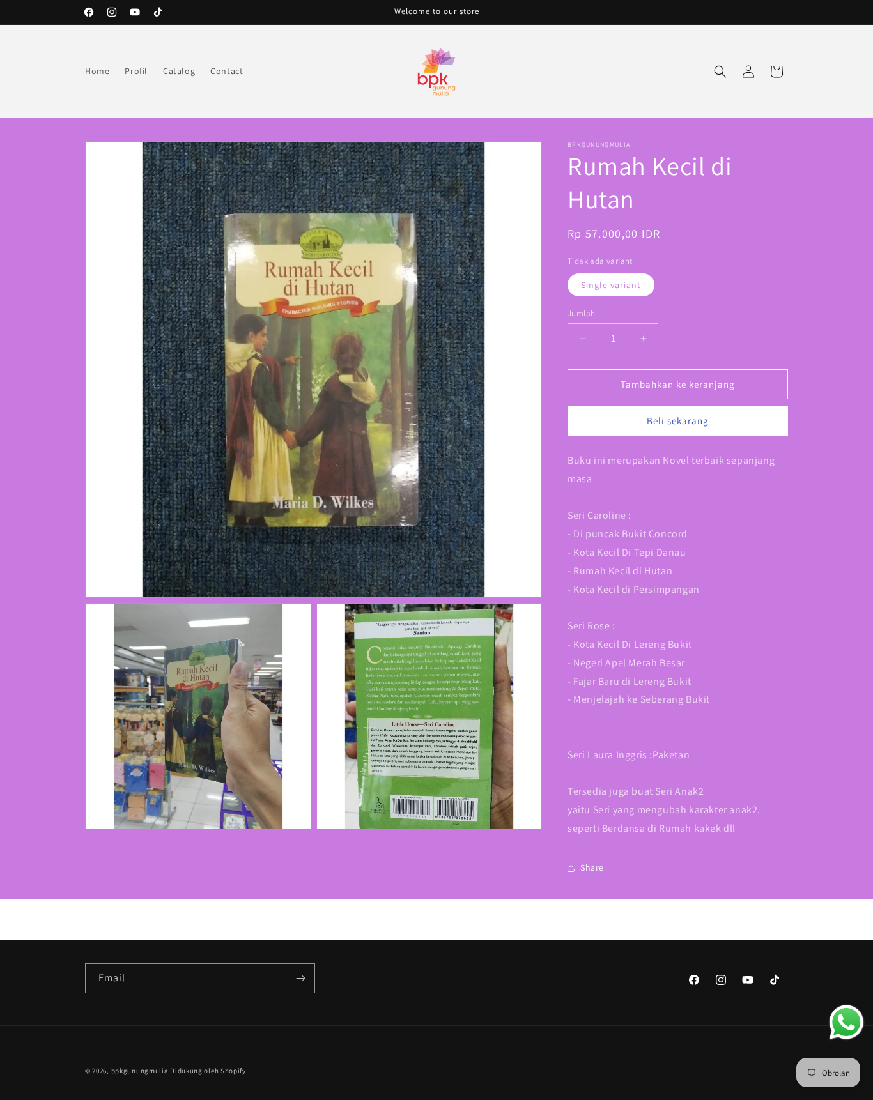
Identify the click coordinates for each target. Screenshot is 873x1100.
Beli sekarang (678, 421)
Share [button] (592, 867)
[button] (720, 71)
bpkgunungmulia (140, 1070)
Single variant (611, 285)
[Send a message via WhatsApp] (846, 1022)
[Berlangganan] (300, 978)
